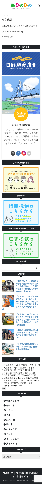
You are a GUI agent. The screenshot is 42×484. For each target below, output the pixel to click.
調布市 (6, 385)
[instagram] (23, 153)
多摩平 (6, 370)
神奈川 (29, 380)
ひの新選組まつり (11, 365)
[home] (29, 153)
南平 (15, 367)
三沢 (31, 365)
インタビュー (12, 439)
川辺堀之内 (29, 370)
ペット (9, 434)
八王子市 (7, 367)
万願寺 (24, 365)
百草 (15, 380)
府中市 (13, 373)
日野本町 (24, 375)
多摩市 (31, 367)
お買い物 (10, 419)
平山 (5, 373)
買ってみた (11, 443)
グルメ (9, 415)
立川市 (15, 383)
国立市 (23, 367)
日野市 (15, 375)
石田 (22, 380)
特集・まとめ (12, 400)
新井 (20, 373)
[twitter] (13, 153)
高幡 (20, 385)
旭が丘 (20, 378)
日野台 (6, 375)
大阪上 (15, 370)
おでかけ (10, 410)
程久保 (6, 383)
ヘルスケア (11, 429)
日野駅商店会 (9, 378)
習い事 (9, 424)
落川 (30, 383)
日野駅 (33, 375)
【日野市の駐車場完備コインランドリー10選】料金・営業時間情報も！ (27, 346)
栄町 (36, 378)
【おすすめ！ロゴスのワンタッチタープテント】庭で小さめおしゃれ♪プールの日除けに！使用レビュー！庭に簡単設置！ (28, 319)
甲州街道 (7, 380)
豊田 (14, 385)
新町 (26, 373)
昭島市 (28, 378)
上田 (38, 365)
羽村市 (23, 383)
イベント (10, 405)
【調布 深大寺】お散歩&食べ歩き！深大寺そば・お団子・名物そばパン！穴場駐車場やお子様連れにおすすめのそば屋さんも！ (27, 286)
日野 (33, 373)
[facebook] (18, 153)
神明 (37, 380)
